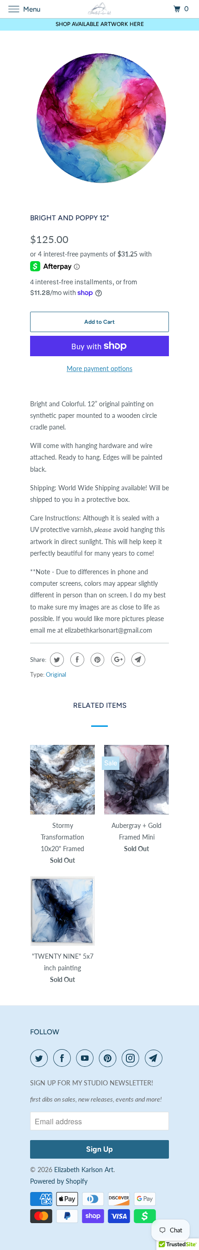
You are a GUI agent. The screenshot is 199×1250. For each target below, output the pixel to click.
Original (56, 674)
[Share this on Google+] (117, 660)
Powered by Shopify (58, 1181)
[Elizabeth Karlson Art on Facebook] (64, 1058)
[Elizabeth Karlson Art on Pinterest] (109, 1058)
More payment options (99, 368)
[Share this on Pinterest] (96, 660)
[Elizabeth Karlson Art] (99, 9)
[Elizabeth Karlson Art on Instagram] (132, 1058)
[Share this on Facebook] (76, 660)
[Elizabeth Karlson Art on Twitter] (40, 1058)
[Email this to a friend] (137, 660)
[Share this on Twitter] (56, 660)
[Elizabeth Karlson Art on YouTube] (86, 1058)
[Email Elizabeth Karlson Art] (155, 1058)
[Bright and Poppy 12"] (99, 118)
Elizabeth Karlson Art (83, 1169)
